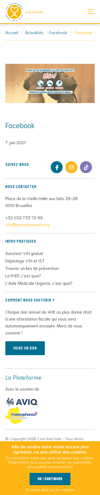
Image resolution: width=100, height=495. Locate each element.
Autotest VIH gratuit (24, 253)
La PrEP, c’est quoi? (23, 275)
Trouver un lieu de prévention (32, 268)
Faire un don (25, 348)
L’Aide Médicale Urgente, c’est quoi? (39, 283)
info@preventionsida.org (27, 224)
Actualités (34, 32)
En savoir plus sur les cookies (50, 489)
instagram (71, 167)
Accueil (11, 32)
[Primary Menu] (91, 11)
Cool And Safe (26, 12)
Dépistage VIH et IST (25, 260)
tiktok (86, 167)
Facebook (58, 32)
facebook (57, 167)
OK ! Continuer (50, 479)
